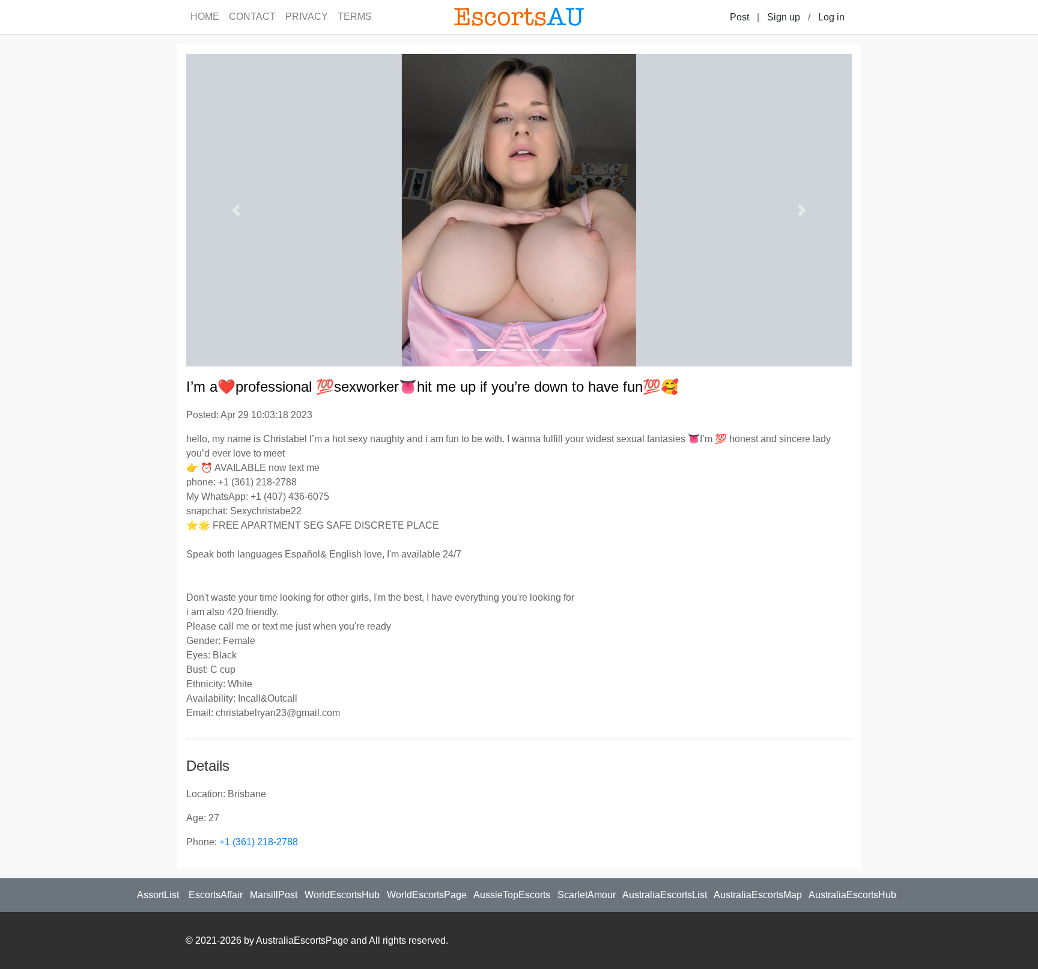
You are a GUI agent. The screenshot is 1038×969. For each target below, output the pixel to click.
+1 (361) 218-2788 (258, 842)
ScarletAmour (586, 895)
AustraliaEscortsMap (758, 895)
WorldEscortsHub (342, 895)
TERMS (355, 16)
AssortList (158, 895)
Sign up (783, 17)
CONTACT (252, 16)
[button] (236, 210)
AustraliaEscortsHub (852, 895)
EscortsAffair (214, 895)
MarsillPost (273, 895)
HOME (204, 16)
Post (739, 17)
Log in (831, 17)
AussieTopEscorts (511, 895)
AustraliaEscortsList (664, 895)
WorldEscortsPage (427, 895)
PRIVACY (306, 16)
